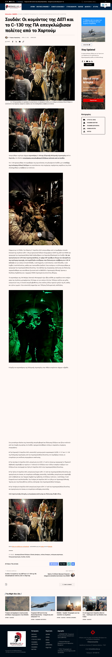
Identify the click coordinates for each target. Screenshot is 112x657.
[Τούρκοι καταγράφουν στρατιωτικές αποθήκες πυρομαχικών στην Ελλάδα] (17, 603)
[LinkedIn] (12, 2)
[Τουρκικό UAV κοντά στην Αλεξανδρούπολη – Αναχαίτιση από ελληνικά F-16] (43, 603)
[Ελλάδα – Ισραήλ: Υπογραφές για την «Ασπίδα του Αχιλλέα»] (69, 603)
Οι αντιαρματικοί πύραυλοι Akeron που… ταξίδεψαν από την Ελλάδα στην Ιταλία (95, 614)
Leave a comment (67, 584)
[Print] (73, 564)
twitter (42, 546)
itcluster (23, 652)
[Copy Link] (23, 41)
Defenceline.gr (18, 650)
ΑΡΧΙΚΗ (7, 617)
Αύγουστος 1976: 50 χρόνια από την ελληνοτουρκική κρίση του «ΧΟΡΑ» (42, 1)
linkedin (50, 546)
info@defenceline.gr (94, 649)
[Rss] (14, 2)
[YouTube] (10, 2)
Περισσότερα (93, 100)
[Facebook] (6, 2)
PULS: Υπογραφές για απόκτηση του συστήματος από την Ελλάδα (66, 650)
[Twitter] (8, 2)
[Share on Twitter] (16, 41)
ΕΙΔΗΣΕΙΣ (12, 617)
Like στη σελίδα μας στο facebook (20, 546)
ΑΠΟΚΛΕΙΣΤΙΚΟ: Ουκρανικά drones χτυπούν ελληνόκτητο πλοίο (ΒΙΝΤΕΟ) (66, 635)
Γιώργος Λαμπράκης (15, 37)
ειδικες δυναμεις (45, 554)
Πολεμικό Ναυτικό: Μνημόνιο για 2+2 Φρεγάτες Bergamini (65, 643)
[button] (79, 1)
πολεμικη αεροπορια (57, 554)
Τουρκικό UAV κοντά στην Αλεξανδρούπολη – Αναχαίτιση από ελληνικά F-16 (42, 614)
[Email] (19, 41)
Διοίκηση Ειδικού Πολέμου (22, 554)
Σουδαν (28, 557)
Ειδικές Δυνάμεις (35, 554)
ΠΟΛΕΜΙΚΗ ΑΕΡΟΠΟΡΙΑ (40, 619)
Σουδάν (23, 557)
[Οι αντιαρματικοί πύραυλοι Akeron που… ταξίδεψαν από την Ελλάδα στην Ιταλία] (95, 603)
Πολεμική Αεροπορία (14, 557)
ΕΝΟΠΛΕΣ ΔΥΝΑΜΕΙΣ (71, 617)
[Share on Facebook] (12, 41)
